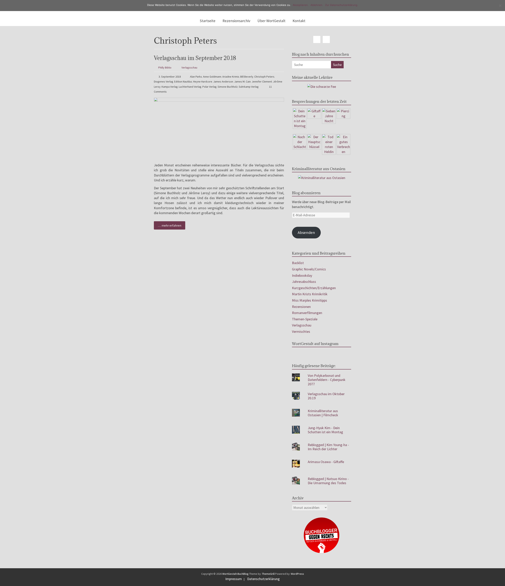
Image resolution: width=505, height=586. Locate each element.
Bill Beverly (246, 76)
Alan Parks (196, 76)
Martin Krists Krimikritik (309, 294)
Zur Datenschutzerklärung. (341, 5)
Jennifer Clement (262, 81)
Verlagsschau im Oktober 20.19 (326, 396)
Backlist (298, 263)
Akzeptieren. (301, 5)
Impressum (233, 579)
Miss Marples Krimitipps (309, 300)
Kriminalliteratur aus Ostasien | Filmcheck (323, 413)
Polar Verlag (209, 86)
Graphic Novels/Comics (309, 269)
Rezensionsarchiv (236, 20)
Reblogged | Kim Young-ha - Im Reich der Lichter (328, 447)
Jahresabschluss (304, 281)
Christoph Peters (264, 76)
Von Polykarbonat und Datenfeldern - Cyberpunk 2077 (326, 379)
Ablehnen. (316, 5)
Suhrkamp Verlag (249, 86)
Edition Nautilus (183, 81)
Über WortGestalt (271, 20)
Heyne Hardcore (202, 81)
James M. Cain (242, 81)
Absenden (306, 232)
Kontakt (299, 20)
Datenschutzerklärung (263, 579)
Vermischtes (301, 331)
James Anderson (223, 81)
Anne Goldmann (212, 76)
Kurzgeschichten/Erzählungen (314, 288)
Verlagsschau (189, 67)
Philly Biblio (164, 67)
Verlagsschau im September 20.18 (195, 58)
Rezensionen (301, 306)
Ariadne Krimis (230, 76)
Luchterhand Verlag (190, 86)
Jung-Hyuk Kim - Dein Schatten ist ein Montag (325, 430)
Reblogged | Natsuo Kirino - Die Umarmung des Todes (328, 480)
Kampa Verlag (170, 86)
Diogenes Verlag (163, 81)
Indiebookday (302, 275)
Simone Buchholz (228, 86)
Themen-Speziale (304, 319)
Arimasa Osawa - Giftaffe (326, 461)
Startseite (207, 20)
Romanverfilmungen (307, 312)
